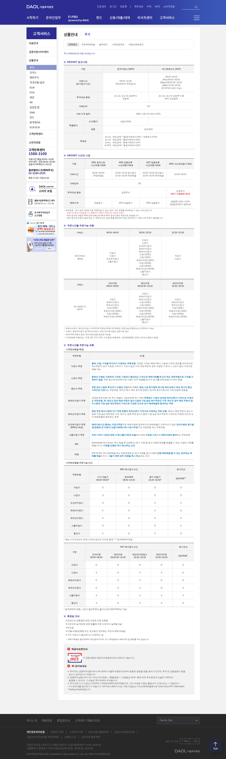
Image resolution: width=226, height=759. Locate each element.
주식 (32, 67)
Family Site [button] (166, 720)
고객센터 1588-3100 (87, 720)
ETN (32, 92)
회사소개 (31, 720)
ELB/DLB (35, 127)
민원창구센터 (57, 732)
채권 (32, 97)
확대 (186, 741)
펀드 (32, 117)
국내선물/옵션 (37, 82)
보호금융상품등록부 (98, 732)
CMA (32, 112)
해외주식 (34, 77)
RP (31, 102)
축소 (196, 741)
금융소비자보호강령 (124, 732)
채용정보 (47, 720)
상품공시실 (70, 737)
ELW (32, 87)
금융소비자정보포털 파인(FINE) (42, 737)
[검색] (196, 7)
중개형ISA (35, 122)
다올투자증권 (42, 6)
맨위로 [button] (215, 746)
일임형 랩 (34, 107)
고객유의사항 (76, 732)
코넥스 (33, 72)
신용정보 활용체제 (90, 737)
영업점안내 (63, 720)
